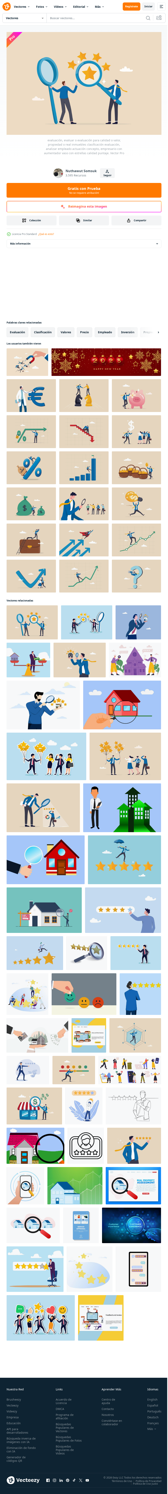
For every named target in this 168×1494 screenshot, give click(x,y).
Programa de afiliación (64, 1414)
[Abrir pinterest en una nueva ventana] (67, 1478)
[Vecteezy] (6, 6)
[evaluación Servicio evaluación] (81, 1223)
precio (84, 330)
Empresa (13, 1415)
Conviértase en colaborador (110, 1420)
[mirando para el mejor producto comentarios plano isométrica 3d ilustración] (86, 951)
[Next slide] (151, 330)
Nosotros (106, 1413)
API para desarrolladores (17, 1428)
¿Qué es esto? (46, 234)
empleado (105, 330)
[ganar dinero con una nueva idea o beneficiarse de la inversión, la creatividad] (136, 501)
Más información (20, 241)
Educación (14, 1421)
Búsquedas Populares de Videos (64, 1451)
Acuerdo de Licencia (63, 1399)
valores (66, 330)
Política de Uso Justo (142, 1481)
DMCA (59, 1407)
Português (151, 1409)
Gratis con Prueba (84, 190)
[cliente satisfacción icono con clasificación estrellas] (86, 1144)
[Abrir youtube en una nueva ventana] (87, 1478)
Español (149, 1403)
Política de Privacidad (145, 1479)
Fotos (40, 7)
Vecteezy (12, 1403)
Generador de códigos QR (16, 1457)
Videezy (12, 1409)
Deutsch (150, 1415)
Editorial (79, 7)
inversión (127, 330)
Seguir (107, 175)
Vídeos (58, 7)
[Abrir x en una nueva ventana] (80, 1478)
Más (98, 7)
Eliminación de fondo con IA (17, 1447)
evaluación (17, 330)
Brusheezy (14, 1397)
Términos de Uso (119, 1479)
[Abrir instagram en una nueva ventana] (54, 1478)
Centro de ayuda (106, 1399)
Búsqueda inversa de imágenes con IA (20, 1438)
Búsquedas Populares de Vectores (64, 1425)
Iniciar (148, 6)
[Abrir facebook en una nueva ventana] (48, 1478)
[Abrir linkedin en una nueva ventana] (61, 1478)
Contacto (106, 1407)
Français (150, 1421)
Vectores (20, 7)
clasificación (43, 330)
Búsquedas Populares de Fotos (64, 1438)
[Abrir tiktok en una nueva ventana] (74, 1478)
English (149, 1397)
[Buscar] (148, 18)
